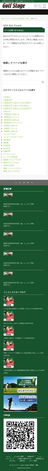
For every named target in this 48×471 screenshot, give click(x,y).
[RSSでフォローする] (32, 182)
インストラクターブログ (13, 137)
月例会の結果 (8, 165)
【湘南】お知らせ (10, 125)
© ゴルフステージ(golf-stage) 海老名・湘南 (24, 465)
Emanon (28, 468)
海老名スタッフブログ (12, 160)
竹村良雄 (6, 145)
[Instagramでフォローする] (20, 182)
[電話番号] (40, 6)
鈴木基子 (6, 148)
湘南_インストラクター (12, 168)
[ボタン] (35, 6)
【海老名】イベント (11, 117)
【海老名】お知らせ (11, 114)
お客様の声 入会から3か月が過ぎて (17, 108)
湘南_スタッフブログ (11, 171)
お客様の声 (7, 100)
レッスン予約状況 (10, 157)
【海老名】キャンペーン (13, 123)
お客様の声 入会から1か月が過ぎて (17, 103)
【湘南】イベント (10, 128)
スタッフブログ (9, 134)
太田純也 (6, 140)
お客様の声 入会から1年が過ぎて (16, 105)
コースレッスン (9, 154)
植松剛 (6, 143)
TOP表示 (6, 97)
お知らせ (6, 111)
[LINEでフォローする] (24, 182)
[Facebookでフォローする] (16, 182)
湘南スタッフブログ (11, 162)
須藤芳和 (6, 151)
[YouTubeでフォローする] (28, 182)
